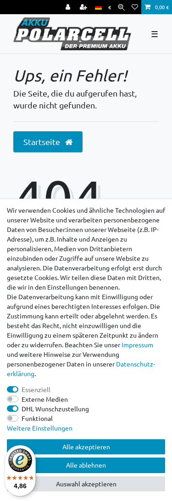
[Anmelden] (68, 7)
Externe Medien (45, 399)
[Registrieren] (84, 7)
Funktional (37, 418)
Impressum (137, 344)
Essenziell (36, 389)
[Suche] (121, 7)
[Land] (98, 7)
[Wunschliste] (134, 7)
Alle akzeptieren (86, 446)
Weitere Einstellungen (39, 428)
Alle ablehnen (86, 465)
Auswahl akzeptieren (86, 483)
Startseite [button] (42, 141)
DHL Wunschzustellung (55, 408)
